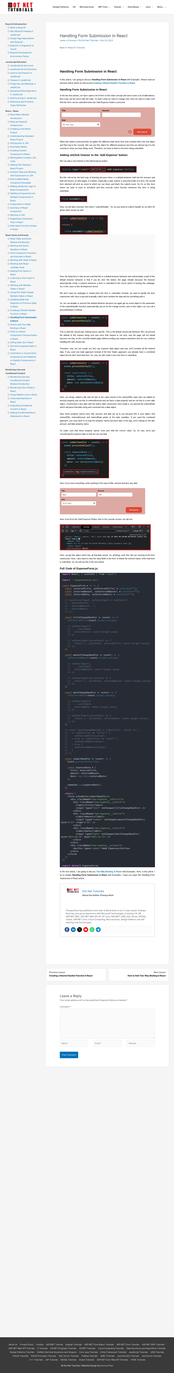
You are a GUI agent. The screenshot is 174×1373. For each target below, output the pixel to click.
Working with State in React (23, 260)
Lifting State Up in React (21, 342)
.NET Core (103, 7)
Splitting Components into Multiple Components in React (22, 197)
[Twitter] (79, 929)
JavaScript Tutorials (138, 1352)
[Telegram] (98, 929)
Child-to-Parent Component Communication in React (23, 335)
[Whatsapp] (92, 929)
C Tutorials (42, 1348)
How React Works (18, 146)
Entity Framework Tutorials (113, 1352)
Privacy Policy (26, 1344)
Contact (40, 1344)
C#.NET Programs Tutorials (63, 1348)
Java (148, 7)
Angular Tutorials (73, 1344)
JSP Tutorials (51, 1359)
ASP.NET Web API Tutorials (22, 1348)
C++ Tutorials (36, 1359)
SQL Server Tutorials (69, 1356)
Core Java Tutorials (88, 1352)
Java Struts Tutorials (151, 1356)
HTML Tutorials (138, 1359)
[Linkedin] (73, 929)
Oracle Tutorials (86, 1359)
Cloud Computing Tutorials (111, 1348)
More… (160, 7)
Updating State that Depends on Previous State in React (23, 303)
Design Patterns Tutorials (22, 1352)
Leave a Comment (68, 40)
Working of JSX (17, 215)
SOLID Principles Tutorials (43, 1356)
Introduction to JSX (19, 143)
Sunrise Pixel (106, 1365)
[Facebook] (67, 929)
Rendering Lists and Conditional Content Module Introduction (20, 380)
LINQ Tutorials (157, 1352)
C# (74, 7)
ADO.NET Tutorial (54, 1344)
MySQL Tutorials (68, 1359)
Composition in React (20, 204)
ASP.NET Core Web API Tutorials (112, 1359)
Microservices (87, 7)
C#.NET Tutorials (87, 1348)
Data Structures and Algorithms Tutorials (146, 1348)
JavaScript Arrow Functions (23, 69)
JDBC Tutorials (107, 1356)
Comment (65, 1006)
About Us (13, 1344)
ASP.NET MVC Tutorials (153, 1344)
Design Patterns (61, 7)
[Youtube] (85, 929)
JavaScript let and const (21, 65)
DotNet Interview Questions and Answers (57, 1352)
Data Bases (133, 7)
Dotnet (117, 7)
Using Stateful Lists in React (23, 394)
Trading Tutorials (89, 1356)
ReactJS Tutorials (76, 47)
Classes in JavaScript (20, 80)
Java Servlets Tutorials (128, 1356)
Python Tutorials (20, 1356)
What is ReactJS (18, 27)
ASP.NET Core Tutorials (127, 1344)
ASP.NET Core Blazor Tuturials (99, 1344)
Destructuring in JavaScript (23, 98)
